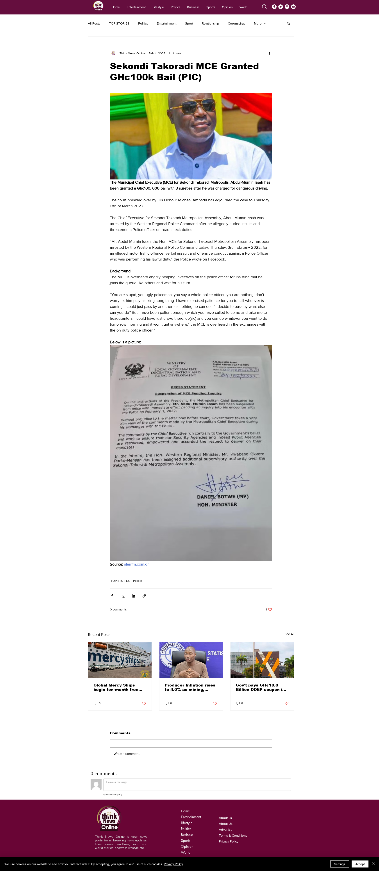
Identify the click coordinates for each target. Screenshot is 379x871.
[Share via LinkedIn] (133, 596)
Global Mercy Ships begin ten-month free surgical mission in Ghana (115, 687)
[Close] (373, 863)
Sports (185, 840)
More (257, 23)
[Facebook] (274, 6)
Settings (339, 864)
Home (185, 811)
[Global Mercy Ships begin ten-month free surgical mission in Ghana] (120, 660)
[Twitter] (280, 6)
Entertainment (166, 23)
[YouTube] (293, 6)
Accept (360, 864)
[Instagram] (287, 6)
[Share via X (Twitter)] (123, 596)
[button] (288, 23)
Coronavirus (236, 23)
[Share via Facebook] (112, 596)
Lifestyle (186, 823)
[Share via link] (144, 596)
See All (289, 634)
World (185, 852)
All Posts (94, 23)
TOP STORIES (119, 23)
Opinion (187, 846)
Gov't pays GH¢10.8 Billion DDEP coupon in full (260, 687)
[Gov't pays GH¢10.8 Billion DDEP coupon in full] (262, 660)
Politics (143, 23)
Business (187, 834)
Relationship (210, 23)
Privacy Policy (173, 864)
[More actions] (269, 53)
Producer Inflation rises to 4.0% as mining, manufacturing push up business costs (190, 687)
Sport (189, 23)
